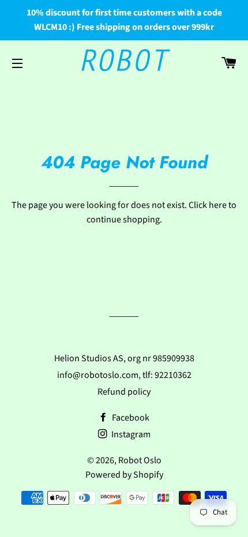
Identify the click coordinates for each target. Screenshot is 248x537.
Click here (208, 205)
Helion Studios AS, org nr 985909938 (124, 358)
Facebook (129, 417)
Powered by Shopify (124, 474)
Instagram (130, 434)
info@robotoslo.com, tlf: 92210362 (124, 375)
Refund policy (124, 391)
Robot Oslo (139, 460)
